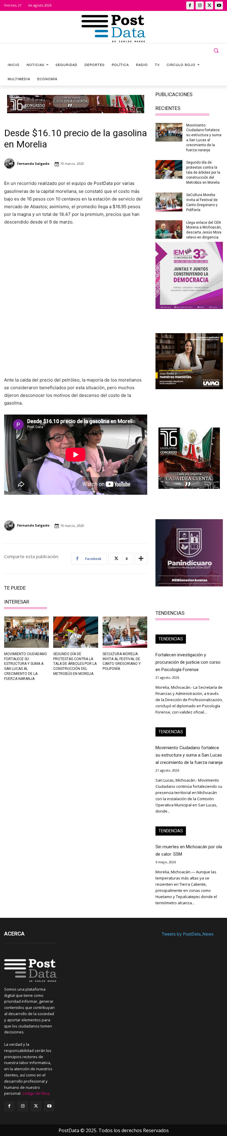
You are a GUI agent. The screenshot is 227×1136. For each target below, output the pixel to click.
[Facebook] (190, 5)
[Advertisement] (38, 726)
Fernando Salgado (33, 163)
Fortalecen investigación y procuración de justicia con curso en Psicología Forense (187, 662)
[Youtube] (219, 5)
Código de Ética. (36, 1093)
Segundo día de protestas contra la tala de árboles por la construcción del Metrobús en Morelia (75, 664)
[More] (141, 559)
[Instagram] (200, 5)
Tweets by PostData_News (187, 933)
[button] (216, 50)
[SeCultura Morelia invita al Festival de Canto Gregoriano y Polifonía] (125, 632)
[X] (209, 5)
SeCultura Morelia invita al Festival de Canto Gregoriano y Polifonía (122, 661)
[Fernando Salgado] (10, 163)
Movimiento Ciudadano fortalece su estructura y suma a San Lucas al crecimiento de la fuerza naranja (189, 755)
